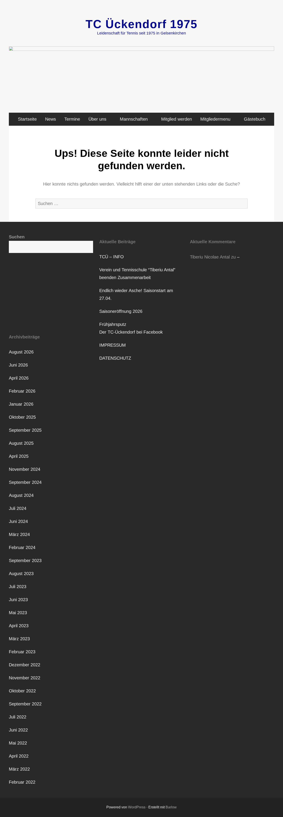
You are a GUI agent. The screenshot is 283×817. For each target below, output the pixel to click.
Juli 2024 (17, 508)
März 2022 (19, 769)
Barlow (171, 807)
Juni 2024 (18, 521)
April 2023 (19, 625)
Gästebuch (254, 119)
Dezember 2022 (24, 664)
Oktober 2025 (22, 417)
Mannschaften (134, 119)
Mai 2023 (18, 612)
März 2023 (19, 638)
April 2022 (19, 756)
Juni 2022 (18, 730)
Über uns (97, 119)
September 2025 (25, 430)
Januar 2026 (21, 404)
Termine (72, 119)
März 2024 (19, 534)
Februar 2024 (22, 547)
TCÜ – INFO (111, 256)
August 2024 (21, 495)
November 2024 (24, 469)
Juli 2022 (17, 716)
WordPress (136, 807)
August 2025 (21, 443)
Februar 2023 (22, 651)
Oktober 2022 (22, 690)
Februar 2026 (22, 391)
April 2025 (19, 456)
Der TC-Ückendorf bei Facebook (131, 332)
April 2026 (19, 378)
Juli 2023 (17, 586)
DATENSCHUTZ (115, 358)
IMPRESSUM (112, 345)
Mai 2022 (18, 743)
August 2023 (21, 573)
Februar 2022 (22, 782)
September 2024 (25, 482)
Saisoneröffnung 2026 (120, 311)
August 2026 (21, 352)
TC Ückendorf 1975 (141, 24)
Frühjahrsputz (112, 324)
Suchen (17, 236)
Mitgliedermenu (215, 119)
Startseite (27, 119)
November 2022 (24, 677)
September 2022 (25, 703)
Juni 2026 (18, 365)
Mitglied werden (176, 119)
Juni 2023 (18, 599)
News (50, 119)
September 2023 (25, 560)
